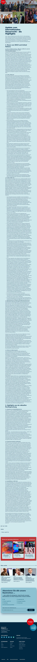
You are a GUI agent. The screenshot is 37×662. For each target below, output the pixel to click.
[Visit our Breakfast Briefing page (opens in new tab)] (11, 637)
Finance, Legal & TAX (22, 644)
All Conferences (32, 539)
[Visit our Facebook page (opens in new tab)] (6, 637)
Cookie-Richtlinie (22, 659)
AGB (7, 659)
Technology (20, 647)
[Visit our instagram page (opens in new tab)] (4, 637)
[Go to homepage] (30, 622)
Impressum (3, 659)
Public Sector (21, 648)
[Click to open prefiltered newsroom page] (6, 532)
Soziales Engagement (4, 647)
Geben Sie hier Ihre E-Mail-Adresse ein (9, 607)
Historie (2, 644)
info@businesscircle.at (4, 632)
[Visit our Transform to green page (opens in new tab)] (13, 637)
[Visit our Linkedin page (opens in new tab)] (2, 637)
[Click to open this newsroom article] (6, 572)
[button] (32, 1)
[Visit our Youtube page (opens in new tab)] (9, 637)
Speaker (11, 647)
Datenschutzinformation (14, 659)
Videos (11, 644)
